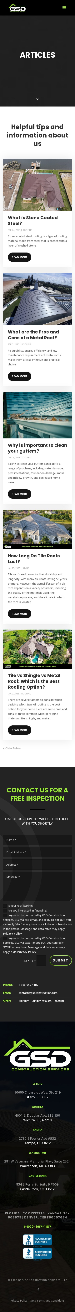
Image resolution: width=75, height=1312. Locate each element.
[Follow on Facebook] (37, 1288)
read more (20, 257)
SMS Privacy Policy (23, 952)
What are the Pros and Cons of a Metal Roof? (33, 335)
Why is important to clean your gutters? (37, 448)
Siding (25, 568)
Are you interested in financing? (28, 910)
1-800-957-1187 (37, 1226)
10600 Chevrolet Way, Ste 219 (37, 1092)
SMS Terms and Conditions (47, 1300)
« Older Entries (12, 748)
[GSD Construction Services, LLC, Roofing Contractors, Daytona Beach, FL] (37, 1241)
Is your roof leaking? (20, 905)
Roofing (27, 230)
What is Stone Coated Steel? (33, 221)
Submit (60, 960)
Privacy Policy (12, 933)
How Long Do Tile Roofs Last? (34, 559)
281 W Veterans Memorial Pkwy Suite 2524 (37, 1161)
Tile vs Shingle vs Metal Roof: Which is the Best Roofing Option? (34, 681)
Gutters (27, 457)
